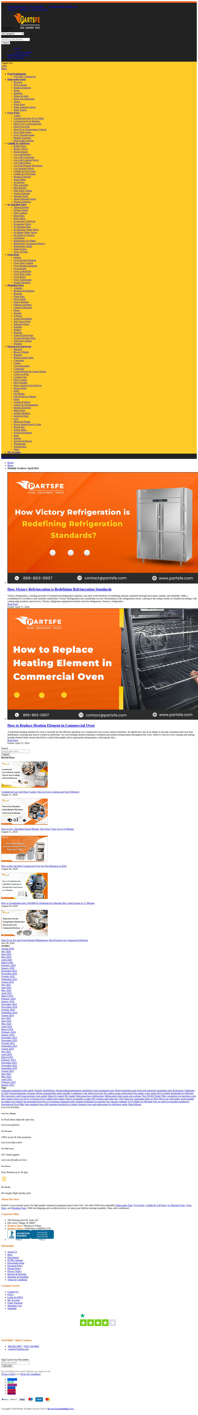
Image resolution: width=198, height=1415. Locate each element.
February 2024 (8, 1032)
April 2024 (6, 1026)
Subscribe (6, 1366)
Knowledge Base (15, 1263)
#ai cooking (17, 1101)
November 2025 (9, 973)
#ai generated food (32, 1101)
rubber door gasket (55, 1099)
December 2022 (9, 1062)
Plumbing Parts (15, 285)
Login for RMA (15, 1297)
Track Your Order (39, 9)
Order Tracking (14, 1303)
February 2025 (8, 998)
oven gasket (41, 1096)
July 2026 (6, 951)
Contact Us (24, 9)
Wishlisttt (11, 1308)
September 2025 (9, 979)
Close (4, 65)
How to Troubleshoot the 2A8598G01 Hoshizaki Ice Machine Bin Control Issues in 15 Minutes (48, 903)
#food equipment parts (126, 1090)
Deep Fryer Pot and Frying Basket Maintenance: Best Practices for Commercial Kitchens (44, 940)
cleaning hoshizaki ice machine (90, 1101)
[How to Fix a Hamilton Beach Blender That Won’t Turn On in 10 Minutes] (24, 826)
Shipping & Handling (17, 1277)
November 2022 (9, 1065)
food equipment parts (104, 1090)
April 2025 (6, 993)
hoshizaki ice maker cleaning (72, 1104)
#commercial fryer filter (12, 1104)
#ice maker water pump (144, 1093)
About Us (12, 9)
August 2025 (7, 982)
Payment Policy (15, 1265)
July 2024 (6, 1018)
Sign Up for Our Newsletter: (15, 1359)
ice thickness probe (118, 1104)
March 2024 (7, 1029)
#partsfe (38, 1090)
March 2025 (7, 996)
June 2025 (6, 987)
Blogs (10, 465)
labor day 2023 (116, 1099)
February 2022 (8, 1082)
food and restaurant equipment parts (154, 1090)
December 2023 (9, 1037)
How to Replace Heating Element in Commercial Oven (51, 725)
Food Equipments (16, 73)
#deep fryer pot (95, 1093)
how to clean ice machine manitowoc (171, 1101)
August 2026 (7, 948)
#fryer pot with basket (169, 1099)
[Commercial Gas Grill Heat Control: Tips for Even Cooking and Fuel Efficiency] (24, 789)
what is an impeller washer (78, 1099)
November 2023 (9, 1040)
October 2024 (8, 1010)
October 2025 (8, 976)
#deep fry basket (56, 1096)
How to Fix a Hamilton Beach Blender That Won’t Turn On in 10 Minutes (37, 829)
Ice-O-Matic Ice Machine (140, 1101)
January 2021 (7, 1085)
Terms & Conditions (17, 1279)
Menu (4, 68)
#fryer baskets (163, 1093)
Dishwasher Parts (16, 79)
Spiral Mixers (134, 1104)
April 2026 (6, 959)
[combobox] (15, 39)
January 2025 (7, 1001)
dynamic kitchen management (41, 1093)
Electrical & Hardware (19, 346)
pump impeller (63, 1093)
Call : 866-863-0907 (17, 6)
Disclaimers (13, 1257)
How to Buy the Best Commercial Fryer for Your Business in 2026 (33, 866)
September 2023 (9, 1046)
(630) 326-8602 (36, 6)
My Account (13, 452)
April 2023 (6, 1054)
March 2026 (7, 962)
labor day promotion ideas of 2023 (141, 1099)
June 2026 (6, 954)
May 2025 (6, 990)
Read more (12, 604)
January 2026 (7, 968)
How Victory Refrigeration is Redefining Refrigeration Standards (59, 589)
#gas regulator (32, 1104)
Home (10, 462)
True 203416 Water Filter (154, 1096)
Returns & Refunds (16, 1274)
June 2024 (6, 1021)
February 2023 (8, 1060)
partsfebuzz (87, 1090)
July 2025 (6, 984)
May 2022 (6, 1076)
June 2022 (6, 1073)
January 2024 (7, 1035)
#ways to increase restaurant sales (58, 1101)
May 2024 (6, 1023)
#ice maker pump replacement (118, 1093)
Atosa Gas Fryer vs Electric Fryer (29, 1099)
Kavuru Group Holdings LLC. (61, 1409)
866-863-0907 (15, 1346)
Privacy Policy (14, 1271)
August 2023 (7, 1048)
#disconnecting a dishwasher (90, 1096)
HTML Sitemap (15, 1260)
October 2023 (8, 1043)
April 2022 (6, 1079)
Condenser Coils (79, 1093)
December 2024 (9, 1004)
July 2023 (6, 1051)
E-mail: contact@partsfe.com (63, 6)
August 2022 (7, 1071)
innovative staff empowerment (20, 1096)
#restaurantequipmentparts (68, 1090)
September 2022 (9, 1068)
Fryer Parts (13, 112)
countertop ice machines (178, 1096)
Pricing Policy (14, 1268)
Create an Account (23, 52)
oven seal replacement (97, 1104)
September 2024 (9, 1012)
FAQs (10, 1294)
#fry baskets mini (100, 1099)
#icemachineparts (17, 1093)
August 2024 (7, 1015)
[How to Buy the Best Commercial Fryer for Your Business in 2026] (24, 863)
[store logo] (26, 28)
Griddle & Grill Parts (18, 143)
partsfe (30, 1090)
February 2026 (8, 965)
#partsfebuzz (49, 1090)
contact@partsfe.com (18, 1349)
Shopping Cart (14, 1305)
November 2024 (9, 1007)
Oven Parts (13, 254)
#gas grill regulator (48, 1104)
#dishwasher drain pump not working (123, 1096)
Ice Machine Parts (16, 204)
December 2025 (9, 971)
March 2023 (7, 1057)
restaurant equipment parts (14, 1090)
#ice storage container (116, 1101)
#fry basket (70, 1096)
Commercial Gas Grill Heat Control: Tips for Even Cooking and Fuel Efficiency (40, 792)
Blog (9, 1254)
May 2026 (6, 957)
